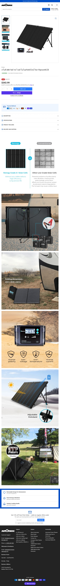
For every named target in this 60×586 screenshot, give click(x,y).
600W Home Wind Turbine (37, 547)
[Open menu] (57, 5)
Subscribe (40, 520)
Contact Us (33, 538)
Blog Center (33, 534)
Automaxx (32, 577)
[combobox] (25, 9)
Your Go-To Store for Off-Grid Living (30, 1)
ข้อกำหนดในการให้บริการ (22, 542)
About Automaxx (35, 532)
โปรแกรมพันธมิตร (49, 538)
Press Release (34, 536)
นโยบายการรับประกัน (21, 534)
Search (47, 9)
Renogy (3, 67)
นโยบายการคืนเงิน (20, 540)
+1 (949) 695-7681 (9, 543)
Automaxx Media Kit (50, 540)
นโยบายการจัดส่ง (20, 536)
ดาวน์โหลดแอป (20, 532)
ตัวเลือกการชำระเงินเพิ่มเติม (17, 95)
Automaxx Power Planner (51, 532)
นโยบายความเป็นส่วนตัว (22, 538)
